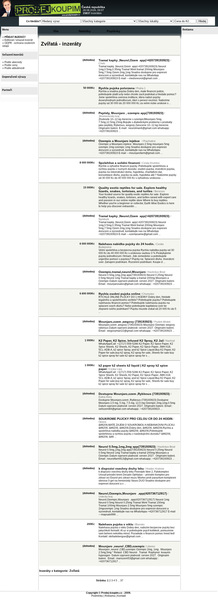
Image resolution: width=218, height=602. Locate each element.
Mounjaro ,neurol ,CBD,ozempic (122, 546)
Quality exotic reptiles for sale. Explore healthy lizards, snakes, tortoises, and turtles (133, 189)
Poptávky (113, 31)
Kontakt (121, 595)
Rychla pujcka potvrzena (117, 88)
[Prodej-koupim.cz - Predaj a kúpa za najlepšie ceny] (40, 15)
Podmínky (97, 595)
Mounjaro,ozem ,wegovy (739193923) (126, 321)
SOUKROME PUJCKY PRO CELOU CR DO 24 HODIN (135, 418)
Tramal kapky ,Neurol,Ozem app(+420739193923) (134, 60)
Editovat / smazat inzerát (18, 40)
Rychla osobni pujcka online (119, 293)
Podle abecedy (13, 62)
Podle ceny (10, 65)
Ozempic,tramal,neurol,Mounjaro (122, 272)
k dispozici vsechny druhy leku (122, 468)
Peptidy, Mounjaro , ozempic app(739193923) (131, 113)
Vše (56, 31)
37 (121, 580)
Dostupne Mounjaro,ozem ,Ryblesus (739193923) (135, 394)
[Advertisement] (167, 8)
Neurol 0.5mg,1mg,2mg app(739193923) (127, 446)
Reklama (110, 595)
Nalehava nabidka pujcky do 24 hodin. (126, 244)
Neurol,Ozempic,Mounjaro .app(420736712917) (133, 493)
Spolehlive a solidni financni (120, 163)
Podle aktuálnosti (14, 68)
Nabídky (85, 31)
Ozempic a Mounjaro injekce (120, 141)
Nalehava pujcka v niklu (116, 524)
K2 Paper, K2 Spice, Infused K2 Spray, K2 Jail (131, 340)
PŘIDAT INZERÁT (15, 37)
